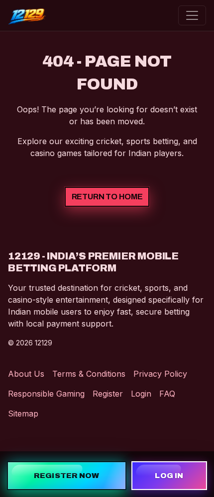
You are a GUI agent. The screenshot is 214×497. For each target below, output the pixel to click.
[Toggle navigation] (192, 15)
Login (141, 394)
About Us (26, 374)
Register (108, 394)
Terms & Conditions (88, 374)
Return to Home (107, 196)
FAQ (167, 394)
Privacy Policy (160, 374)
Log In (169, 476)
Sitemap (23, 413)
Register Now (66, 476)
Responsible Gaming (46, 394)
